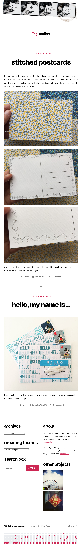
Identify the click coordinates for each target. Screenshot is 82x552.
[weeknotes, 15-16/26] (48, 543)
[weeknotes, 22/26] (57, 543)
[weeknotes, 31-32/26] (72, 543)
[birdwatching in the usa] (60, 538)
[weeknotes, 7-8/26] (36, 543)
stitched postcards (41, 62)
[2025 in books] (37, 535)
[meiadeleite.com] (41, 11)
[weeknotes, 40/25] (6, 543)
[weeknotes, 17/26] (49, 543)
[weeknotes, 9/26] (37, 543)
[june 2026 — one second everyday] (66, 538)
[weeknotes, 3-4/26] (30, 543)
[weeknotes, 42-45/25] (14, 543)
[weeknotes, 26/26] (63, 543)
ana (27, 277)
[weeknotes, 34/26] (75, 543)
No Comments (58, 405)
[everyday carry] (67, 537)
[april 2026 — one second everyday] (54, 535)
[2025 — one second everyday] (27, 537)
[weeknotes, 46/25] (15, 543)
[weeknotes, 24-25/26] (61, 543)
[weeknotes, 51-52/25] (24, 543)
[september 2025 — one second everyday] (15, 535)
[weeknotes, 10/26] (39, 543)
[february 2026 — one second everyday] (40, 537)
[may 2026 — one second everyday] (64, 540)
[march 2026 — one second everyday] (49, 535)
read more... (64, 453)
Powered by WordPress (40, 526)
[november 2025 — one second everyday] (21, 538)
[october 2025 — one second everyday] (15, 538)
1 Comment (56, 277)
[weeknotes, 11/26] (40, 543)
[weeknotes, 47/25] (17, 543)
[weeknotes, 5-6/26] (33, 543)
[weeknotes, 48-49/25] (19, 543)
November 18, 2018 (39, 405)
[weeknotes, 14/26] (45, 543)
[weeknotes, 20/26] (54, 543)
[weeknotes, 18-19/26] (52, 543)
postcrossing (48, 442)
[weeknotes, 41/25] (8, 543)
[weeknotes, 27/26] (64, 543)
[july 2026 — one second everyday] (75, 537)
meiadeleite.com (19, 526)
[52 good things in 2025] (42, 538)
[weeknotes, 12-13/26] (43, 543)
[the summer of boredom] (63, 533)
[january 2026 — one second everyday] (36, 538)
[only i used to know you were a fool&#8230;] (76, 538)
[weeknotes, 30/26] (69, 543)
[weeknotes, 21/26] (55, 543)
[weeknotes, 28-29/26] (67, 543)
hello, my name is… (41, 304)
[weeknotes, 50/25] (21, 543)
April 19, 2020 (40, 277)
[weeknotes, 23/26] (58, 543)
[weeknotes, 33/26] (73, 543)
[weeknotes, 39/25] (5, 543)
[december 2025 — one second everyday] (25, 537)
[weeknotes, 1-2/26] (27, 543)
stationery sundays (41, 54)
